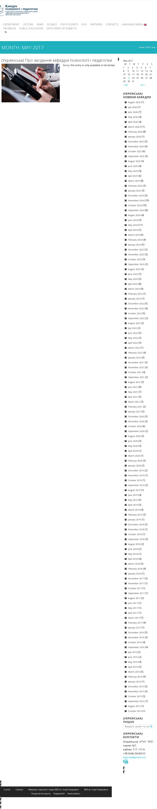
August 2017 (134, 598)
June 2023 (133, 274)
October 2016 (135, 642)
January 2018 (134, 573)
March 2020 (134, 455)
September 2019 (136, 485)
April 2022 (133, 342)
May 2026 (133, 117)
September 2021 (136, 377)
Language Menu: (133, 24)
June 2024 (133, 220)
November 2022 (136, 308)
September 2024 (136, 210)
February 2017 (135, 622)
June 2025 (133, 166)
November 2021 (136, 367)
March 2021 (134, 401)
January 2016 (134, 681)
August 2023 (134, 269)
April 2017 (133, 612)
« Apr (125, 84)
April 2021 (133, 396)
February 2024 (135, 239)
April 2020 (133, 450)
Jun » (143, 84)
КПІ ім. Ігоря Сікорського (96, 789)
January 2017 (134, 627)
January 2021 (134, 411)
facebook (9, 28)
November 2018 (136, 529)
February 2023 (135, 293)
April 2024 (133, 229)
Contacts (112, 24)
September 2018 (136, 539)
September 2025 (136, 156)
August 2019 (134, 490)
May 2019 (133, 499)
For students (69, 24)
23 (129, 77)
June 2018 (133, 549)
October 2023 (135, 259)
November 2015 (136, 691)
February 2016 (135, 676)
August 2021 (134, 382)
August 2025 (134, 161)
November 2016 (136, 637)
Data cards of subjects (61, 28)
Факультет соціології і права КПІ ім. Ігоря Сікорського (53, 789)
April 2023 (133, 283)
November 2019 (136, 475)
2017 (148, 47)
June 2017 (133, 603)
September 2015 (136, 701)
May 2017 (133, 607)
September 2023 (136, 264)
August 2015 (134, 706)
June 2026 (133, 112)
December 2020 (136, 416)
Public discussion (31, 28)
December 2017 (136, 578)
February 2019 (135, 514)
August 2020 (134, 436)
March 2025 (134, 180)
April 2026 (133, 121)
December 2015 (136, 686)
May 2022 (133, 337)
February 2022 (135, 352)
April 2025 (133, 175)
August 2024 (134, 215)
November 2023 (136, 254)
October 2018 (135, 534)
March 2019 (134, 509)
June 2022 (133, 333)
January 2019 (134, 519)
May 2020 (133, 445)
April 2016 (133, 666)
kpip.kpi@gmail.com (134, 757)
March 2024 (134, 234)
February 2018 (135, 568)
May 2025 (133, 171)
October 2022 (135, 313)
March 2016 (134, 671)
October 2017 (135, 588)
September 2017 (136, 593)
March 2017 (134, 617)
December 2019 (136, 470)
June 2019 (133, 495)
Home (141, 47)
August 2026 (134, 102)
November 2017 (136, 583)
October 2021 (135, 372)
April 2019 (133, 504)
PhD (84, 24)
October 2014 (135, 711)
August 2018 (134, 544)
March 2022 (134, 347)
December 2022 (136, 303)
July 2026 (132, 107)
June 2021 (133, 387)
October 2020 (135, 426)
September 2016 (136, 647)
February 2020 (135, 460)
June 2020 (133, 441)
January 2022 (134, 357)
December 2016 (136, 632)
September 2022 (136, 318)
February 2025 (135, 185)
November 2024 (136, 200)
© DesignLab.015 (58, 794)
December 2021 (136, 362)
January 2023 (134, 298)
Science (52, 24)
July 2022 (132, 328)
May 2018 (133, 553)
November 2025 (136, 146)
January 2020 (134, 465)
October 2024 (135, 205)
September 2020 (136, 431)
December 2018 (136, 524)
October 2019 (135, 480)
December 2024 (136, 195)
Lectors (28, 24)
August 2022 (134, 323)
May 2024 (133, 225)
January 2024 (134, 244)
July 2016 (132, 652)
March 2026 (134, 126)
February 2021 (135, 406)
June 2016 (133, 657)
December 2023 (136, 249)
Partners (96, 24)
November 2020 (136, 421)
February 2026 (135, 131)
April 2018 (133, 558)
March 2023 (134, 288)
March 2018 (134, 563)
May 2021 (133, 391)
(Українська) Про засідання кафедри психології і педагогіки (57, 60)
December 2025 (136, 141)
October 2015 (135, 696)
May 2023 (133, 279)
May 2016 (133, 661)
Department (11, 24)
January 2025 (134, 190)
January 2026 (134, 136)
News (40, 24)
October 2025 (135, 151)
